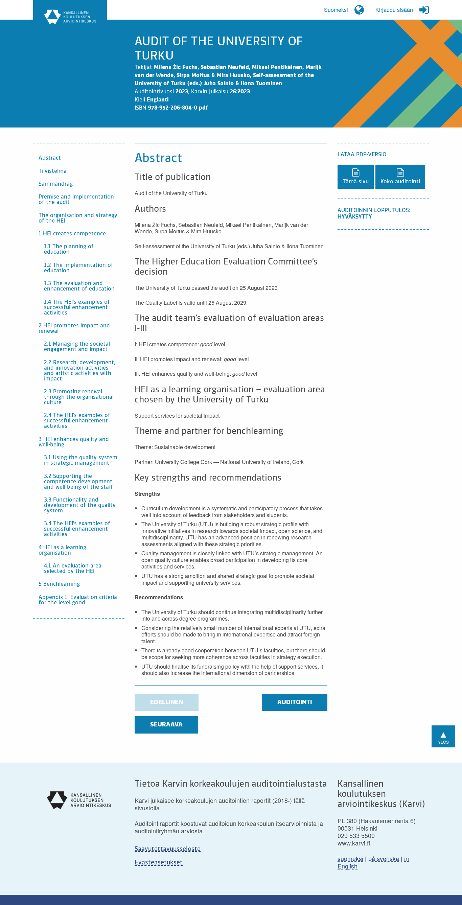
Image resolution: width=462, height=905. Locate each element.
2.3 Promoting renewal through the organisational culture (79, 397)
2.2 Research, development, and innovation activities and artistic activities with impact (79, 371)
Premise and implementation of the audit (76, 199)
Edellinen (166, 702)
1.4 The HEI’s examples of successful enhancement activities (77, 308)
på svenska (383, 858)
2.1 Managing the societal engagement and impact (77, 347)
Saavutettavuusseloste (168, 849)
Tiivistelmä (53, 171)
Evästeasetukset (159, 863)
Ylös (443, 736)
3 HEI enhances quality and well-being (74, 442)
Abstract (50, 158)
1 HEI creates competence (72, 234)
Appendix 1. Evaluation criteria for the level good (78, 600)
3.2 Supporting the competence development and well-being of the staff (78, 482)
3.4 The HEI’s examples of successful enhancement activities (77, 529)
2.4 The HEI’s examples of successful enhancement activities (77, 421)
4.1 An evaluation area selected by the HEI (72, 568)
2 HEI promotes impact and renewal (74, 328)
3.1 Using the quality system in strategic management (80, 460)
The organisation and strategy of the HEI (78, 218)
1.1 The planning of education (69, 249)
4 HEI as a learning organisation (62, 550)
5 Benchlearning (59, 584)
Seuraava (166, 725)
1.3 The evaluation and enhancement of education (79, 286)
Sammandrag (56, 184)
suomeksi (350, 858)
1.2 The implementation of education (78, 268)
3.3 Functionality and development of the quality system (80, 505)
